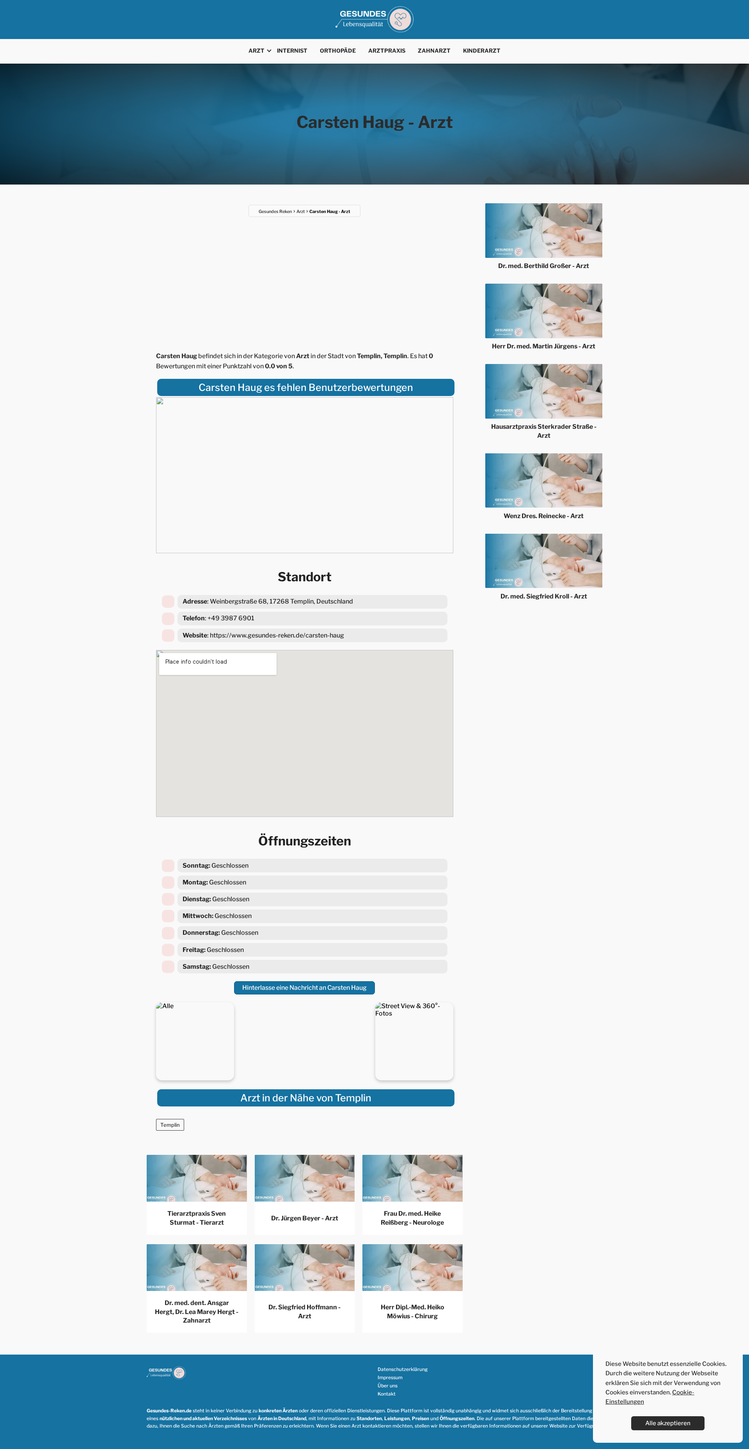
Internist (292, 50)
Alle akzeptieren (667, 1423)
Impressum (390, 1377)
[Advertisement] (305, 279)
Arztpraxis (386, 50)
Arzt (256, 50)
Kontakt (387, 1394)
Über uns (388, 1386)
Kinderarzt (482, 50)
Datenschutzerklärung (403, 1369)
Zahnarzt (434, 50)
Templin (170, 1125)
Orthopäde (338, 50)
